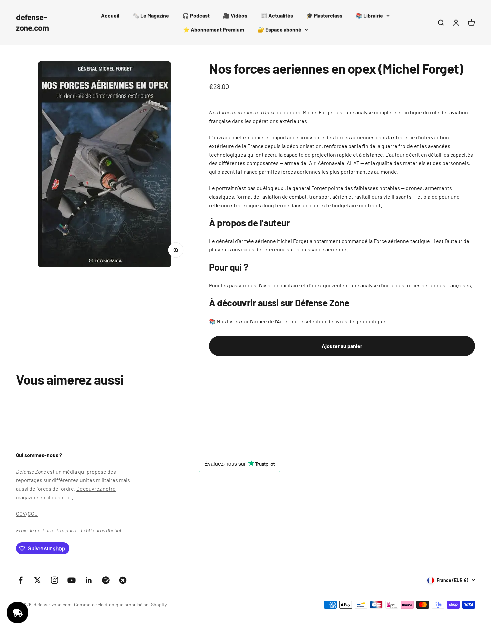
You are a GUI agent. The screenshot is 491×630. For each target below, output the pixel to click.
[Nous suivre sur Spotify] (105, 580)
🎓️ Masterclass (324, 15)
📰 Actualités (277, 15)
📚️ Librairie (369, 15)
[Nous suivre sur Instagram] (54, 580)
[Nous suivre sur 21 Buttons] (122, 580)
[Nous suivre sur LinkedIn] (88, 580)
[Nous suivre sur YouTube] (71, 580)
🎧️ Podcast (196, 15)
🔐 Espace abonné (279, 29)
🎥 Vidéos (235, 15)
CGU (33, 513)
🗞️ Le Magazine (151, 15)
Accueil (110, 15)
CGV (21, 513)
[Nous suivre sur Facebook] (20, 580)
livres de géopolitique (359, 321)
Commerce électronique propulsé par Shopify (120, 604)
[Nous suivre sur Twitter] (37, 580)
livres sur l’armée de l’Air (255, 321)
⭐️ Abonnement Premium (213, 29)
